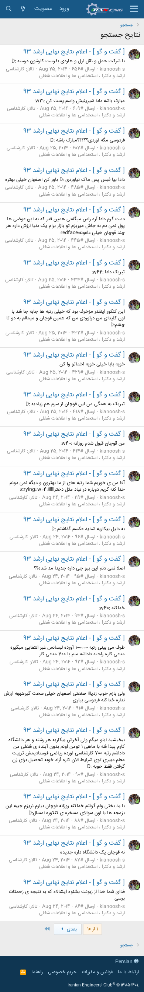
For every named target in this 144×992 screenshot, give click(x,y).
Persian (124, 962)
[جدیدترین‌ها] (23, 9)
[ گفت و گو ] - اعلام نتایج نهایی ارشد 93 (74, 52)
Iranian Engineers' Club (103, 985)
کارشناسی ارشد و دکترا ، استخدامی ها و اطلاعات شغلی (65, 72)
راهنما (37, 972)
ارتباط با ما (128, 972)
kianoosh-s (112, 69)
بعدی (71, 929)
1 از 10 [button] (92, 929)
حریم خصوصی (62, 972)
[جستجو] (8, 9)
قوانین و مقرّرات (97, 972)
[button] (134, 9)
